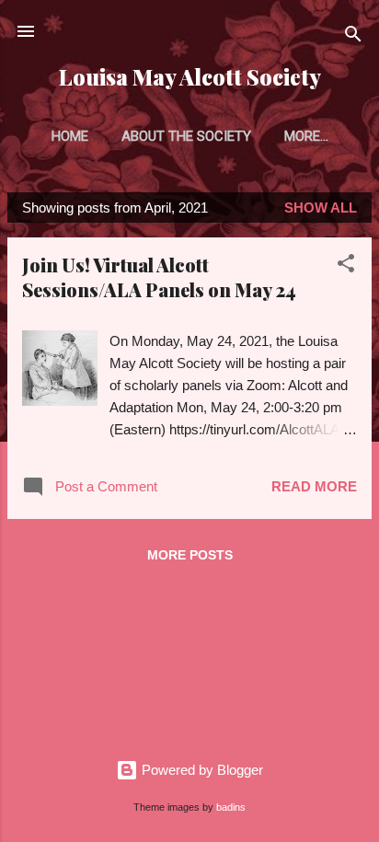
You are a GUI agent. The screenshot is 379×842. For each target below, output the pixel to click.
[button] (346, 266)
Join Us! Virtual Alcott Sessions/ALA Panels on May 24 (159, 277)
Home (70, 136)
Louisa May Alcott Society (190, 77)
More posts (190, 555)
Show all (320, 207)
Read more (314, 486)
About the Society (186, 136)
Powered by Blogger (200, 770)
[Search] (353, 37)
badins (231, 807)
